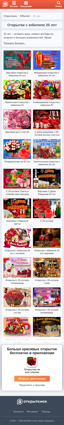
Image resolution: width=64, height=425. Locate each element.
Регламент (32, 411)
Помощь (46, 411)
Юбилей (25, 16)
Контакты (18, 411)
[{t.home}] (32, 401)
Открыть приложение (32, 378)
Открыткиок (10, 16)
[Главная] (4, 4)
